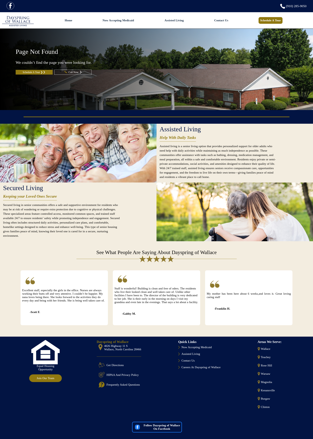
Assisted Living (174, 20)
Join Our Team (45, 378)
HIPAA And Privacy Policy (122, 374)
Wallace (265, 348)
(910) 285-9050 (296, 6)
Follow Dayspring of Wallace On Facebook (162, 427)
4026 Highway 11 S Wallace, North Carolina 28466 (122, 347)
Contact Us (221, 20)
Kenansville (268, 390)
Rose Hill (266, 365)
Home (68, 20)
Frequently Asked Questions (123, 384)
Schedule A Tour (270, 20)
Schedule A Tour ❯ (33, 72)
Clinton (265, 407)
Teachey (266, 357)
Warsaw (265, 373)
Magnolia (266, 382)
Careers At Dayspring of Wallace (201, 367)
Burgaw (265, 398)
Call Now (73, 72)
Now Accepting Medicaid (118, 20)
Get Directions (115, 365)
